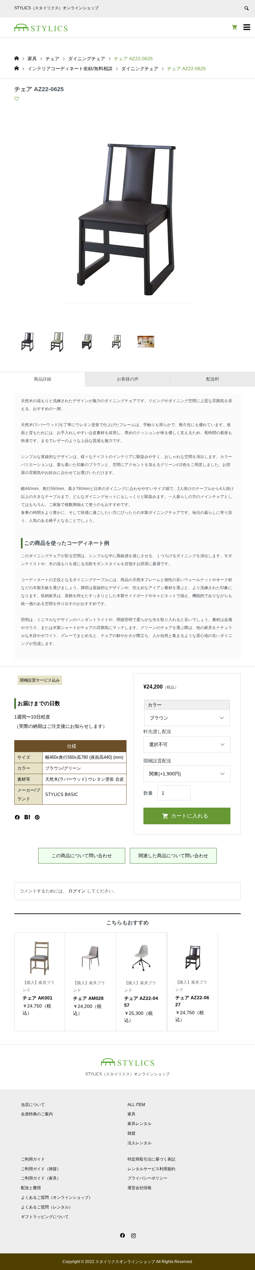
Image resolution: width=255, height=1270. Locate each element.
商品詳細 (42, 379)
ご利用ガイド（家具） (41, 1178)
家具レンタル (139, 1123)
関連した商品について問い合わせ (173, 855)
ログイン (77, 890)
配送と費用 (31, 1188)
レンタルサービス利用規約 (151, 1169)
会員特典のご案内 (37, 1114)
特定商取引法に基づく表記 (151, 1159)
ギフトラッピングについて (45, 1216)
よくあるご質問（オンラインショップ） (57, 1197)
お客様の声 (127, 379)
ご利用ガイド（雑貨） (41, 1169)
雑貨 (131, 1133)
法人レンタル (139, 1143)
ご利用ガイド (33, 1159)
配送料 (212, 379)
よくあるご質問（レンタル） (47, 1207)
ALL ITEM (136, 1104)
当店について (33, 1104)
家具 (131, 1114)
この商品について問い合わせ (81, 855)
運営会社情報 (139, 1188)
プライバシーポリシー (147, 1178)
